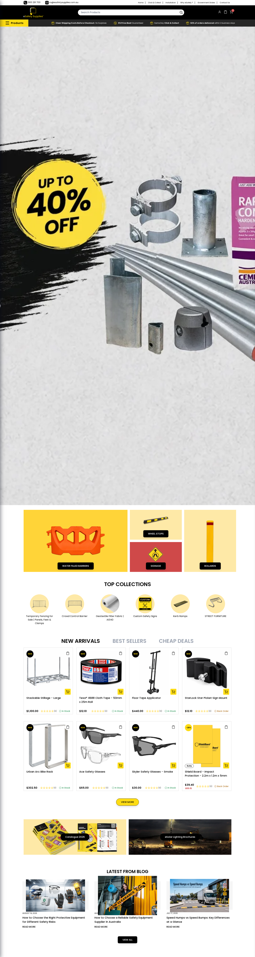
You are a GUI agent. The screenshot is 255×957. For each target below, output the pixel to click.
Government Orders (206, 2)
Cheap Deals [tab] (176, 641)
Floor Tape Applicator (146, 698)
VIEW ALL (127, 939)
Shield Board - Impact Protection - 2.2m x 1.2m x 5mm (206, 773)
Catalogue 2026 (75, 837)
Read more (29, 926)
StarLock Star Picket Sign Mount (206, 698)
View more (127, 802)
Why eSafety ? (186, 2)
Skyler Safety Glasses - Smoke (152, 771)
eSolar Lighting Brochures (180, 837)
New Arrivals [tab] (80, 641)
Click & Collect (154, 2)
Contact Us (225, 2)
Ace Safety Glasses (92, 771)
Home (140, 2)
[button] (181, 12)
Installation (171, 2)
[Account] (219, 12)
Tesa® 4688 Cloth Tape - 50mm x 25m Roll (100, 700)
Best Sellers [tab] (129, 641)
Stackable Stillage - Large (43, 698)
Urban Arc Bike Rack (39, 771)
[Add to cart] (68, 692)
